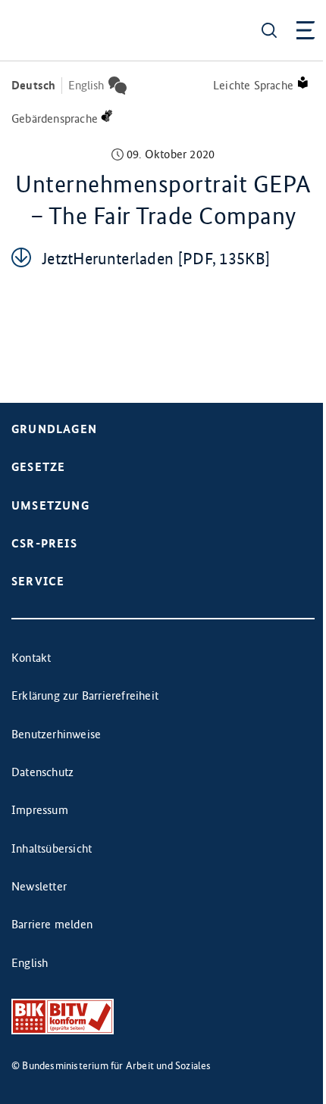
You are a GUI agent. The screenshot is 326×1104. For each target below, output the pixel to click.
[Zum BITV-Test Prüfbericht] (62, 1016)
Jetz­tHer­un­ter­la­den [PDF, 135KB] (156, 258)
